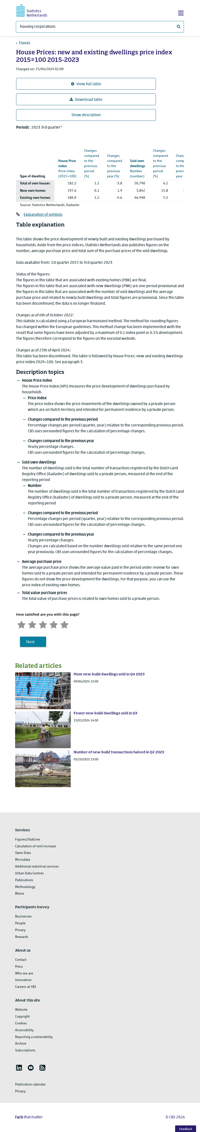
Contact (20, 960)
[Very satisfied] (64, 624)
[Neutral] (43, 624)
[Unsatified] (32, 624)
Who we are (24, 973)
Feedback (185, 1129)
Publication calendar (30, 1084)
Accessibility (24, 1030)
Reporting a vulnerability (34, 1037)
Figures (24, 42)
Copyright (22, 1016)
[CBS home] (36, 10)
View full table (88, 84)
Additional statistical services (37, 866)
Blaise (19, 893)
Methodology (25, 887)
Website (21, 1009)
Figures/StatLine (27, 839)
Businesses (23, 916)
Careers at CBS (25, 987)
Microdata (22, 859)
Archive (20, 1043)
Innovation (23, 980)
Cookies (21, 1023)
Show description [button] (86, 115)
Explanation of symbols (43, 215)
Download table (88, 100)
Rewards (21, 937)
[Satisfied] (53, 624)
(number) (137, 169)
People (20, 923)
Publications (24, 880)
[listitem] (19, 1068)
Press (19, 966)
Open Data (23, 853)
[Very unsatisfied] (21, 624)
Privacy (20, 930)
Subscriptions (25, 1050)
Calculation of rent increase (35, 846)
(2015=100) (67, 169)
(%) (91, 156)
